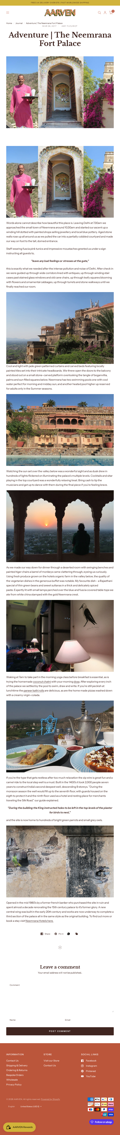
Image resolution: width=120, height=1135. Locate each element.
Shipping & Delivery (17, 1065)
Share (47, 934)
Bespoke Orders (14, 1075)
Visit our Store (51, 1060)
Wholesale (12, 1079)
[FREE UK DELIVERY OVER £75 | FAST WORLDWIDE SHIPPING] (60, 2)
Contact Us (12, 1060)
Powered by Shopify (50, 1099)
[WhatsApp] (69, 934)
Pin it (61, 934)
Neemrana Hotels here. (39, 920)
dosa (76, 681)
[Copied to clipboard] (77, 934)
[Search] (99, 13)
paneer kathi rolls (34, 690)
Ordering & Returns (16, 1070)
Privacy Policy (14, 1084)
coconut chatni (42, 681)
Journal (18, 23)
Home (9, 23)
